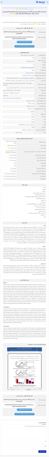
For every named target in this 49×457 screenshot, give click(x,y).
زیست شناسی (31, 73)
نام (45, 441)
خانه (45, 7)
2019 (33, 58)
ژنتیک (29, 75)
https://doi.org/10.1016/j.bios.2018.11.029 (12, 98)
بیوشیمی (32, 75)
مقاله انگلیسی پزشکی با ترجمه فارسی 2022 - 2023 (36, 7)
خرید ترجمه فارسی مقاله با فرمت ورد (23, 46)
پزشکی (27, 73)
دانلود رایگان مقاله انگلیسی (24, 41)
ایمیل (45, 446)
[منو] (1, 2)
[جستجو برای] (47, 2)
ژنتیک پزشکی (24, 75)
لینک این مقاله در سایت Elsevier (28, 130)
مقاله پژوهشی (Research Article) (27, 67)
